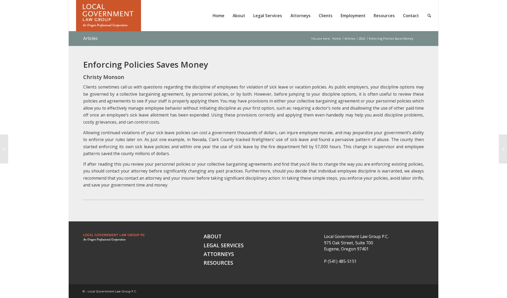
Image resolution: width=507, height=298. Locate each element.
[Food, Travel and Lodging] (4, 149)
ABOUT (213, 236)
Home (336, 38)
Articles (90, 38)
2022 (362, 38)
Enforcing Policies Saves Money (145, 64)
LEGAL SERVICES (224, 245)
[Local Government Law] (114, 240)
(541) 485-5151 (342, 261)
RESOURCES (218, 262)
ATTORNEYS (219, 254)
